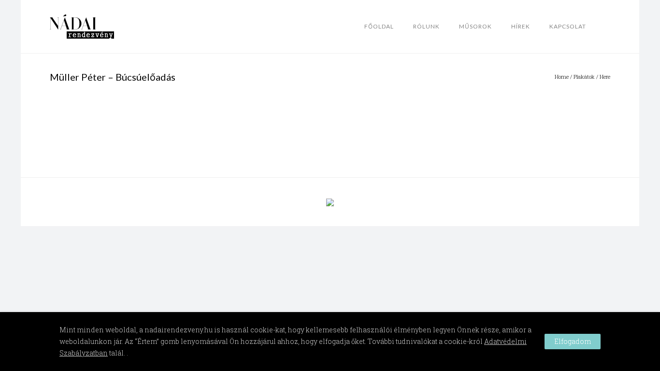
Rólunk (426, 26)
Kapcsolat (567, 26)
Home (562, 76)
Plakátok (584, 76)
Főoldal (379, 26)
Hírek (520, 26)
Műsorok (475, 26)
